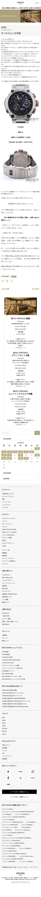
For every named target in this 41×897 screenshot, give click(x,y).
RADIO (4, 726)
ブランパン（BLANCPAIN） (22, 814)
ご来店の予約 (5, 616)
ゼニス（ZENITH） (6, 830)
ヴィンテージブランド (8, 496)
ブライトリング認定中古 (8, 561)
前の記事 (5, 289)
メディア (5, 713)
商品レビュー (5, 641)
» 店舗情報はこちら (20, 348)
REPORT (4, 731)
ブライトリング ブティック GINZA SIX (12, 668)
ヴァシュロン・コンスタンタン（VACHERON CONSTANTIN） (18, 812)
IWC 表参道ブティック (8, 671)
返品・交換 (5, 588)
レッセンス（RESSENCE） (9, 848)
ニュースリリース (6, 756)
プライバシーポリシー (23, 867)
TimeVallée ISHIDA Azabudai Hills (11, 660)
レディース (5, 564)
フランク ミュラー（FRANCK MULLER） (12, 822)
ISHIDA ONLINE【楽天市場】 (9, 690)
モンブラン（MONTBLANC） (9, 851)
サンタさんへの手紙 (11, 33)
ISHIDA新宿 (5, 652)
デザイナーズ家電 (7, 538)
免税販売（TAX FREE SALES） (9, 594)
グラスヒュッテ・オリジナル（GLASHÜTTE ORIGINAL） (16, 838)
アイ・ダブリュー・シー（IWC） (10, 827)
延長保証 (4, 586)
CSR (3, 753)
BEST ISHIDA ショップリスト (12, 647)
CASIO (4, 27)
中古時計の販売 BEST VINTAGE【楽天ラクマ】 (14, 704)
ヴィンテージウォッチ (8, 558)
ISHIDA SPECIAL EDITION (9, 529)
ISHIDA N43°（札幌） (7, 657)
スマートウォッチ (7, 524)
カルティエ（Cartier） (7, 809)
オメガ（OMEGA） (31, 822)
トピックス (5, 507)
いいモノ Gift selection (8, 535)
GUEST (4, 734)
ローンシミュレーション (8, 583)
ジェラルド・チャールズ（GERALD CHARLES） (14, 854)
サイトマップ (33, 867)
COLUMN (4, 728)
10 (4, 455)
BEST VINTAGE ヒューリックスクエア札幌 (13, 679)
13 (20, 455)
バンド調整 (5, 599)
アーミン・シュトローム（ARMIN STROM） (13, 843)
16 (37, 455)
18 (9, 458)
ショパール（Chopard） (8, 819)
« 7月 (3, 467)
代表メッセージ (6, 745)
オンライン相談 (6, 619)
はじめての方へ (6, 575)
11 (9, 455)
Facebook (2, 281)
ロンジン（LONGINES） (25, 848)
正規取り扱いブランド (8, 494)
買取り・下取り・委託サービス (10, 621)
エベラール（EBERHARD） (9, 856)
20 (20, 458)
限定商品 (4, 556)
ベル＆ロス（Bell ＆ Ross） (26, 856)
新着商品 (4, 553)
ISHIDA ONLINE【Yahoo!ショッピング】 (12, 693)
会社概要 (4, 748)
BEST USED (16, 225)
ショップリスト (6, 505)
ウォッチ (4, 521)
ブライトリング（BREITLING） (10, 825)
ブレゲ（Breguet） (6, 814)
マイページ (6, 631)
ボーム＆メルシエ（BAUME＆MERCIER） (13, 859)
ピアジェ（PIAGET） (7, 835)
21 (26, 458)
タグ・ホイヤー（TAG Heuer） (22, 830)
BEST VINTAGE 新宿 (7, 674)
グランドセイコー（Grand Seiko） (11, 840)
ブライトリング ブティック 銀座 (10, 665)
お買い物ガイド (7, 571)
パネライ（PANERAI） (27, 825)
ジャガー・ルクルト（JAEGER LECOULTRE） (13, 817)
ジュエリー (5, 527)
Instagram (7, 281)
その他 (4, 546)
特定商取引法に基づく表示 (9, 867)
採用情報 (4, 759)
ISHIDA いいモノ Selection (9, 532)
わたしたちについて (9, 741)
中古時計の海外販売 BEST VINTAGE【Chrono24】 (15, 707)
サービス (4, 750)
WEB (3, 718)
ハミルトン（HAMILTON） (8, 861)
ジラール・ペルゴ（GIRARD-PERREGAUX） (13, 833)
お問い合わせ (5, 613)
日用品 (4, 540)
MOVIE (4, 723)
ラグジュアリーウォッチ (8, 518)
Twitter (11, 281)
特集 (3, 499)
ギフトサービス (6, 591)
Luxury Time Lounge (8, 663)
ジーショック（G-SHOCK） (26, 861)
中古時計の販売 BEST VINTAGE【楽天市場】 (13, 698)
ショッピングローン (7, 580)
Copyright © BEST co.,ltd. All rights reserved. (20, 882)
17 (4, 458)
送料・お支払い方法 (7, 578)
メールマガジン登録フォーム (19, 792)
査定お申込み (5, 624)
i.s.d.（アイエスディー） (8, 543)
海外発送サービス (7, 597)
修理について (5, 602)
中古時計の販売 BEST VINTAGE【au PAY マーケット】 (16, 701)
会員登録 (4, 635)
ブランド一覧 (5, 550)
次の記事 (35, 289)
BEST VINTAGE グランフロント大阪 (11, 676)
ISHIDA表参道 (6, 654)
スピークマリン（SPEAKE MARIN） (11, 846)
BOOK (3, 720)
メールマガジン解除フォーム (19, 797)
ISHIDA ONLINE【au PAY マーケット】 (12, 696)
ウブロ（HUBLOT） (26, 827)
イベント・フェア (6, 502)
